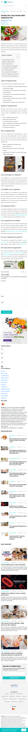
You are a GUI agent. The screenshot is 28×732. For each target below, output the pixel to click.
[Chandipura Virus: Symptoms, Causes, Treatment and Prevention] (4, 504)
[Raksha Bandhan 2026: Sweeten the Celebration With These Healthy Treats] (4, 437)
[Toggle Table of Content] (17, 56)
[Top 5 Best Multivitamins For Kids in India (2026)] (4, 513)
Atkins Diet (24, 231)
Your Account (4, 386)
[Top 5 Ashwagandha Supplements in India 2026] (4, 524)
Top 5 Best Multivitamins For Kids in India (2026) (13, 564)
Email (2, 302)
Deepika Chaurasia (8, 20)
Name (2, 296)
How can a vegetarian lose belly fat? (10, 74)
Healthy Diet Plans (5, 11)
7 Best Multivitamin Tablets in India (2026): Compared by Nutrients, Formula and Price (17, 475)
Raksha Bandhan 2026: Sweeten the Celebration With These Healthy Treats (18, 440)
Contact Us (3, 384)
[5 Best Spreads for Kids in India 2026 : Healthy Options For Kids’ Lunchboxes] (4, 492)
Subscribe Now (14, 677)
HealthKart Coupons (5, 389)
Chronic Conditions (12, 469)
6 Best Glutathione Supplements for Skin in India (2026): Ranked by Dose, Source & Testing (18, 463)
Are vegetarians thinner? (8, 70)
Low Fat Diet (18, 231)
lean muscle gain (20, 252)
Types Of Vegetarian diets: (8, 59)
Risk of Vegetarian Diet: (8, 63)
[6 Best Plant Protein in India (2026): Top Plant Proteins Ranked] (4, 482)
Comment (3, 280)
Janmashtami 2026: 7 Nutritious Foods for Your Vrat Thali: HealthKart (17, 538)
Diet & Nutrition (12, 435)
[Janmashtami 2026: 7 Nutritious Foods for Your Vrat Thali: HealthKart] (4, 534)
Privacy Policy (4, 393)
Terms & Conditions (5, 391)
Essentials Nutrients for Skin (14, 458)
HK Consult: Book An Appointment (10, 76)
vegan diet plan (6, 254)
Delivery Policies (5, 378)
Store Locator (4, 373)
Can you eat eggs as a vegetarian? (10, 66)
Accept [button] (23, 729)
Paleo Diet (7, 231)
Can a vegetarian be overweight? (10, 72)
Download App (4, 395)
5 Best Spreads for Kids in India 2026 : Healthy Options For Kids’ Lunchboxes (17, 496)
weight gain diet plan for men (9, 252)
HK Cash (3, 371)
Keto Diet (12, 231)
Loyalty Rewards (5, 375)
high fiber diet (23, 244)
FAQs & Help (4, 382)
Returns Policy (4, 380)
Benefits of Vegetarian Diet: (9, 61)
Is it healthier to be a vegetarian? (10, 67)
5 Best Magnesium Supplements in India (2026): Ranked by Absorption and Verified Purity (17, 452)
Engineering (3, 398)
